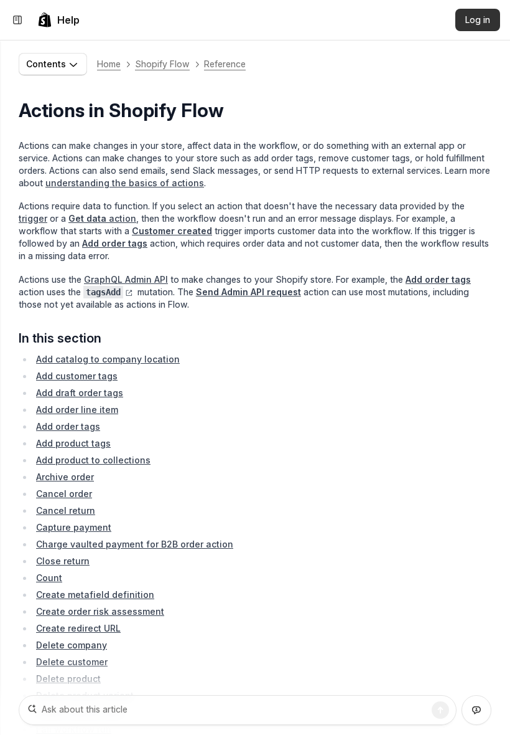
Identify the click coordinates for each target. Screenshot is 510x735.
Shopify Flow (162, 64)
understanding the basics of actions (124, 183)
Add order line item (77, 409)
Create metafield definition (95, 594)
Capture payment (73, 527)
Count (49, 577)
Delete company (71, 645)
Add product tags (73, 443)
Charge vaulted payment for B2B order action (134, 544)
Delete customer (72, 662)
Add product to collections (93, 460)
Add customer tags (77, 376)
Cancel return (65, 510)
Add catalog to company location (108, 359)
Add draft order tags (79, 392)
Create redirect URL (78, 628)
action (102, 218)
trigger (33, 218)
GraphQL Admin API (126, 279)
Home (109, 64)
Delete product (68, 678)
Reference (225, 64)
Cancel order (64, 493)
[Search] (440, 710)
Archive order (65, 477)
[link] (58, 19)
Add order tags (68, 426)
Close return (63, 561)
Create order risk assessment (100, 611)
